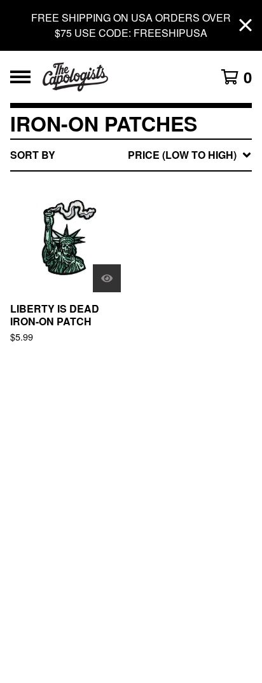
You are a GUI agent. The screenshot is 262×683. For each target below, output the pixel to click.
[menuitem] (131, 155)
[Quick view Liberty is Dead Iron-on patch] (107, 278)
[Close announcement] (245, 25)
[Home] (114, 77)
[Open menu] (20, 77)
